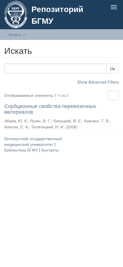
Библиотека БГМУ (21, 150)
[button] (102, 20)
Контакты (50, 150)
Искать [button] (15, 34)
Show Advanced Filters (98, 82)
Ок (112, 68)
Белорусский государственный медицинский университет (33, 141)
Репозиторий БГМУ (57, 14)
